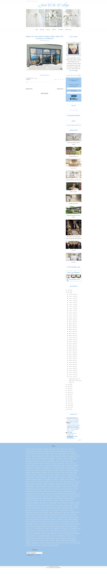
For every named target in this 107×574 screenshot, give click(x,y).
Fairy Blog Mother (52, 458)
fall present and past (64, 502)
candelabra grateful (29, 491)
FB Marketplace (45, 458)
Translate (38, 555)
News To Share (73, 191)
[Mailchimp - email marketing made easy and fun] (73, 99)
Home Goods (53, 463)
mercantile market (71, 517)
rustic (27, 528)
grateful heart (45, 512)
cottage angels (57, 495)
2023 (69, 386)
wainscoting (52, 540)
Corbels (51, 453)
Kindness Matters (69, 465)
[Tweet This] (58, 79)
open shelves (57, 521)
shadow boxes (65, 528)
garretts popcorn (29, 509)
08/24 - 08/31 (72, 329)
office (38, 521)
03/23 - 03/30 (72, 362)
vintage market (28, 540)
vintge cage (42, 540)
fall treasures (72, 502)
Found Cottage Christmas (30, 460)
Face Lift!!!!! (73, 168)
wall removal (58, 540)
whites (53, 542)
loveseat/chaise (41, 517)
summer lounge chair (36, 533)
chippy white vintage (61, 493)
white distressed (42, 542)
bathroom (49, 488)
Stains (67, 479)
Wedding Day (58, 484)
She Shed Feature (43, 477)
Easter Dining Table (71, 456)
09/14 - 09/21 (72, 323)
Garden (44, 460)
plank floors (73, 524)
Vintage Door (32, 484)
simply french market (40, 531)
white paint (48, 542)
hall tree (50, 512)
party (48, 524)
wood (49, 545)
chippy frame (49, 493)
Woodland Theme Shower (30, 486)
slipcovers (47, 531)
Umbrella (60, 481)
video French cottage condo (30, 538)
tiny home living (41, 535)
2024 (69, 384)
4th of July (27, 449)
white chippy (28, 542)
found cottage (75, 505)
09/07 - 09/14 (72, 325)
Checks (66, 449)
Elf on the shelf (34, 458)
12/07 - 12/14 (72, 300)
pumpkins (62, 526)
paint (76, 521)
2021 (69, 390)
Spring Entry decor (40, 479)
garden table (76, 507)
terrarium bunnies (68, 533)
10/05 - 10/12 (72, 317)
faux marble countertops (30, 505)
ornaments (72, 521)
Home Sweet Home (60, 463)
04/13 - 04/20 (72, 358)
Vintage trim (45, 484)
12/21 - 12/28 (72, 296)
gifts (50, 509)
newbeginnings (33, 521)
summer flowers (29, 533)
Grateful (71, 460)
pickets (60, 524)
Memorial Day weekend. (30, 470)
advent (48, 486)
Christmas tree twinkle (45, 453)
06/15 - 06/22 (72, 346)
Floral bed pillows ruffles (72, 458)
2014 (69, 405)
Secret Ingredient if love (30, 477)
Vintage (27, 484)
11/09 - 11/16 (72, 308)
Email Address (73, 86)
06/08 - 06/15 (72, 348)
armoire (69, 486)
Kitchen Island (76, 465)
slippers (51, 531)
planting (77, 524)
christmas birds (73, 493)
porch (27, 526)
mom (27, 519)
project (52, 526)
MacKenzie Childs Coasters (71, 467)
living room (28, 517)
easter (59, 502)
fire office (42, 505)
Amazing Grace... (71, 438)
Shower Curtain (50, 477)
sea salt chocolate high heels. (39, 528)
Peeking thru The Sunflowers (72, 437)
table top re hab (61, 533)
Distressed (58, 456)
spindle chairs (74, 531)
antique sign (65, 486)
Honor (71, 463)
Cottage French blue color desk (64, 453)
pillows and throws (66, 524)
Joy (50, 465)
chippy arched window (30, 493)
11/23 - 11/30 (72, 304)
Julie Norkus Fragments (57, 465)
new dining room (60, 519)
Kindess (63, 465)
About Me (72, 70)
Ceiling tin (62, 449)
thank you (27, 535)
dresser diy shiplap (53, 502)
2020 (69, 392)
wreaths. (57, 545)
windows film (58, 542)
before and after (55, 488)
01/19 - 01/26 (72, 372)
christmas (68, 493)
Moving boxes (28, 472)
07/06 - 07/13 (72, 339)
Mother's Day (62, 470)
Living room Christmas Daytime (60, 467)
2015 (69, 403)
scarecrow (31, 528)
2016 (69, 401)
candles (35, 491)
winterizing (33, 545)
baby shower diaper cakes (30, 488)
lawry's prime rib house (72, 514)
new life (65, 519)
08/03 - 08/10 (72, 335)
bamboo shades (39, 488)
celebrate (40, 491)
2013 (69, 407)
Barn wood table (40, 449)
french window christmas (36, 507)
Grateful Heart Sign (29, 463)
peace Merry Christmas (54, 524)
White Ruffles (64, 484)
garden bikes (53, 507)
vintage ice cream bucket (71, 538)
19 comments (28, 79)
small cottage (56, 531)
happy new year (37, 82)
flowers (70, 505)
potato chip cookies (38, 526)
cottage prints (35, 500)
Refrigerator (28, 474)
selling (51, 528)
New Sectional (50, 472)
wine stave (66, 542)
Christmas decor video (30, 453)
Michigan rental (50, 470)
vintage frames (63, 538)
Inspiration (28, 465)
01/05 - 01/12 (72, 377)
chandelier (50, 491)
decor (66, 500)
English (40, 458)
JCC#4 (38, 465)
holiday (78, 512)
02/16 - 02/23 (72, 368)
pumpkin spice (57, 526)
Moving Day (76, 470)
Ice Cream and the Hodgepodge (71, 434)
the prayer (32, 535)
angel (52, 486)
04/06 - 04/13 (72, 360)
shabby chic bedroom (57, 528)
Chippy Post (71, 449)
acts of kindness (43, 486)
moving (36, 519)
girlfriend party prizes (65, 509)
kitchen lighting (45, 514)
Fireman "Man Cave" (73, 203)
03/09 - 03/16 (72, 364)
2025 (69, 292)
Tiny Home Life (52, 481)
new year (27, 521)
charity (54, 491)
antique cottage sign (57, 486)
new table (70, 519)
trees (53, 535)
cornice (48, 495)
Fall (56, 458)
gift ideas (46, 509)
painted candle (36, 524)
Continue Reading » (44, 75)
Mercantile (37, 470)
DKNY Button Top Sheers (40, 456)
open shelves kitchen (65, 521)
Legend (52, 467)
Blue (50, 449)
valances (67, 535)
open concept (51, 521)
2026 (69, 290)
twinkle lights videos (61, 535)
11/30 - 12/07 (72, 302)
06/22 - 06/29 (72, 344)
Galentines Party (39, 460)
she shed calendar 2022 (73, 528)
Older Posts (60, 88)
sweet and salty (44, 533)
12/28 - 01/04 (72, 294)
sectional (47, 528)
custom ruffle (56, 500)
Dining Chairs (53, 456)
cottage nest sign (29, 500)
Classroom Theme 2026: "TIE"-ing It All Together (73, 419)
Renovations (34, 474)
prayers (44, 526)
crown (45, 500)
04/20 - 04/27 (72, 356)
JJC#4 (41, 465)
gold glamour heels (29, 512)
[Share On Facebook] (60, 79)
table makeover (54, 533)
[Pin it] (62, 79)
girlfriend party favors (56, 509)
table (49, 533)
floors (56, 505)
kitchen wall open (63, 514)
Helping (42, 463)
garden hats (59, 507)
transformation (48, 535)
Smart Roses (63, 477)
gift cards (38, 509)
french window (28, 507)
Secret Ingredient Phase (71, 474)
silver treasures (32, 531)
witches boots (39, 545)
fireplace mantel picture (50, 505)
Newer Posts (29, 88)
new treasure (75, 519)
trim (56, 535)
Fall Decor (60, 458)
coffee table (28, 495)
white (67, 540)
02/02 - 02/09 (72, 370)
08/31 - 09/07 (72, 327)
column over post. (35, 495)
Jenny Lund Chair (46, 465)
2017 (69, 399)
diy (47, 502)
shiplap (27, 531)
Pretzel (75, 472)
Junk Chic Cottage (55, 566)
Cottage (31, 82)
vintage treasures (36, 540)
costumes (52, 495)
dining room (71, 500)
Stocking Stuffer (72, 479)
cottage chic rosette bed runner (74, 495)
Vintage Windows (39, 484)
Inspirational (33, 465)
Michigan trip (56, 470)
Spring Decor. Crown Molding (31, 479)
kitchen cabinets (39, 514)
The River (69, 432)
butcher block (64, 488)
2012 (69, 409)
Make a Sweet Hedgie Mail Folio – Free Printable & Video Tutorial (73, 429)
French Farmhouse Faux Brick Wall (73, 179)
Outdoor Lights (57, 472)
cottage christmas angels (47, 498)
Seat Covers (63, 474)
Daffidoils (47, 456)
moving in (40, 519)
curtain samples (50, 500)
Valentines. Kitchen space (68, 481)
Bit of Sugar (46, 449)
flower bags (61, 505)
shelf (79, 528)
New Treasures (45, 82)
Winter (77, 484)
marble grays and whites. (62, 517)
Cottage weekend (73, 453)
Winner (73, 484)
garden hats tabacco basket (67, 507)
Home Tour (67, 463)
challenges (45, 491)
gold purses (36, 512)
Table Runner (34, 481)
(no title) (74, 250)
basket (45, 488)
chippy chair (43, 493)
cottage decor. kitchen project (58, 498)
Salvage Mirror (57, 474)
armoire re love (75, 486)
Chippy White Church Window (31, 451)
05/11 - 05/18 (72, 352)
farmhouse (78, 502)
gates (34, 509)
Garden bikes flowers (51, 460)
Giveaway (66, 460)
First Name (73, 91)
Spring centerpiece (48, 479)
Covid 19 (33, 456)
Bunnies (53, 449)
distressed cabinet (42, 502)
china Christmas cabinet (68, 491)
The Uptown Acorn (72, 418)
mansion (55, 517)
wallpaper (63, 540)
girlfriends (72, 509)
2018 (69, 397)
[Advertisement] (45, 103)
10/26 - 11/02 (72, 311)
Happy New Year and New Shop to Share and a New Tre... (75, 380)
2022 (69, 388)
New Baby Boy (44, 472)
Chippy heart (39, 451)
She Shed (37, 477)
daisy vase (62, 500)
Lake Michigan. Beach (36, 467)
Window (69, 484)
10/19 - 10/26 (72, 313)
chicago (61, 491)
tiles (36, 535)
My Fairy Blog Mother (58, 567)
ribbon (70, 526)
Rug (48, 474)
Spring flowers (55, 479)
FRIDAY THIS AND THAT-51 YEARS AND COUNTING (73, 424)
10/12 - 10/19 (72, 315)
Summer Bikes (28, 481)
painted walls (43, 524)
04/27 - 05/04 (72, 354)
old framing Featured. (44, 521)
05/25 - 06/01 (72, 350)
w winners (47, 540)
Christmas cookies (71, 451)
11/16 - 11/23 (72, 306)
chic (57, 491)
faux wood (38, 505)
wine (62, 542)
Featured (65, 458)
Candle (58, 449)
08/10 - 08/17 (72, 333)
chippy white (54, 493)
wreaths (52, 545)
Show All (79, 439)
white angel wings (73, 540)
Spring (77, 477)
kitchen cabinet (32, 514)
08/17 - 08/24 (72, 331)
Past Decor (63, 472)
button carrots (70, 488)
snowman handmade (64, 531)
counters (40, 500)
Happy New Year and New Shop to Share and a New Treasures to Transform (44, 37)
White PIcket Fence (73, 156)
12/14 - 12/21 (72, 298)
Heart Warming (36, 463)
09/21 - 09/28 (72, 321)
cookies (44, 495)
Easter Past (78, 456)
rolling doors (75, 526)
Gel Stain (57, 460)
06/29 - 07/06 (72, 341)
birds (60, 488)
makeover (50, 517)
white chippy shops (35, 542)
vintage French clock (40, 538)
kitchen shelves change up (54, 514)
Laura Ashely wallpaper (46, 467)
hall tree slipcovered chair (58, 512)
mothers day (31, 519)
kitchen (27, 514)
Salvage (52, 474)
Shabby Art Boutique (73, 427)
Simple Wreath (56, 477)
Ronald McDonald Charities (41, 474)
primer (48, 526)
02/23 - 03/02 (72, 366)
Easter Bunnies (64, 456)
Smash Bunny (69, 477)
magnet (46, 517)
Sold (73, 477)
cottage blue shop (65, 495)
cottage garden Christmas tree (69, 498)
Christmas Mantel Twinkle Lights (61, 451)
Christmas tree (37, 453)
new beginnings (53, 519)
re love (67, 526)
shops (51, 82)
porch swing (31, 526)
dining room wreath (29, 502)
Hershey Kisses (47, 463)
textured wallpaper (76, 533)
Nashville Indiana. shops (36, 472)
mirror (77, 517)
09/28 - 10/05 (72, 319)
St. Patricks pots (61, 479)
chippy (74, 491)
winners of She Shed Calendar (75, 542)
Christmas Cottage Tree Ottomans (49, 451)
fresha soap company (46, 507)
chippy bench (37, 493)
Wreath (37, 486)
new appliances (46, 519)
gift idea (42, 509)
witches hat (45, 545)
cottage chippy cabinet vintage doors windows (34, 498)
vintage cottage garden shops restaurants (52, 538)
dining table (36, 502)
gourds (40, 512)
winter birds (28, 545)
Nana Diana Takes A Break (73, 422)
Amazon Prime (33, 449)
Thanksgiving (46, 481)
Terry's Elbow (40, 481)
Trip (57, 481)
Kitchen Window (28, 467)
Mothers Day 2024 (69, 470)
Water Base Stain (52, 484)
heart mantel (73, 512)
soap (70, 531)
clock (79, 493)
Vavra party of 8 (76, 481)
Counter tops (28, 456)
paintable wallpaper (29, 524)
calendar (76, 488)
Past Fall (67, 472)
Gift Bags (62, 460)
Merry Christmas (43, 470)
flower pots (66, 505)
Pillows (71, 472)
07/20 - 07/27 (72, 337)
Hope (75, 463)
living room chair (34, 517)
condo (40, 495)
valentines (72, 535)
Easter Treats (28, 458)
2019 (69, 395)
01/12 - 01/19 (72, 374)
